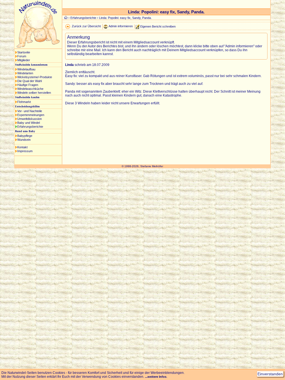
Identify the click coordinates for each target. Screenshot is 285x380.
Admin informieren (121, 26)
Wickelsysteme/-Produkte (34, 77)
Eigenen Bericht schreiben (158, 26)
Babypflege (24, 135)
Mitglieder (23, 60)
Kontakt (22, 147)
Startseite (23, 52)
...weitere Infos (155, 376)
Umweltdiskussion (29, 118)
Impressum (25, 151)
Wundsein (24, 139)
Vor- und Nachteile (29, 111)
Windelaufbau (26, 69)
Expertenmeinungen (30, 115)
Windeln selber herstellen (34, 92)
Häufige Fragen (27, 85)
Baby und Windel (28, 122)
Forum (21, 56)
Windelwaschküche (30, 88)
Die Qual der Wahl (29, 81)
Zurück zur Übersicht (86, 26)
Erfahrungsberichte (30, 126)
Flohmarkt (24, 101)
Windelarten (25, 73)
